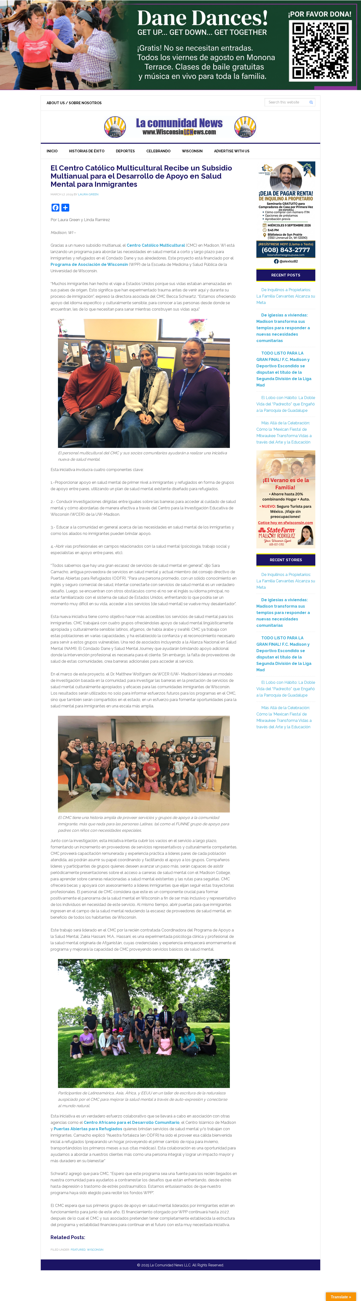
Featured (78, 1249)
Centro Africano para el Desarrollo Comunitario (132, 1122)
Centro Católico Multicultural (156, 245)
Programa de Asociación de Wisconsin (90, 264)
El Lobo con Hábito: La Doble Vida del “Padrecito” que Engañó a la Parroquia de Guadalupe (285, 404)
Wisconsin (95, 1249)
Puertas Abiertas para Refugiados (88, 1129)
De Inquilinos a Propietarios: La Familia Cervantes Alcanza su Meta (285, 296)
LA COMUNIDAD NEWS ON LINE (180, 127)
